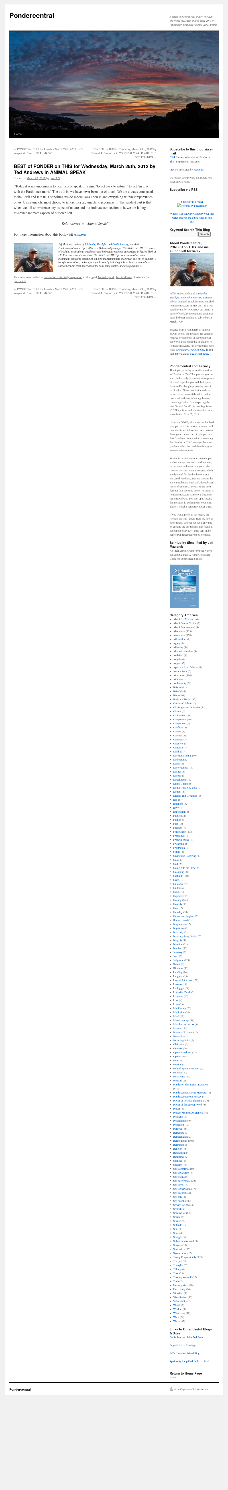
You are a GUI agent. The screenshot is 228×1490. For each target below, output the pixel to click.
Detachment (179, 779)
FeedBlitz (198, 169)
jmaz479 (55, 178)
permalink (20, 281)
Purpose (177, 1128)
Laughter (178, 976)
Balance (177, 687)
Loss (175, 1000)
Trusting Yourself (182, 1277)
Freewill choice (181, 839)
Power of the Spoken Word (187, 1104)
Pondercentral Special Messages (190, 1092)
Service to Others (182, 1204)
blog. (190, 349)
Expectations (180, 811)
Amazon (80, 234)
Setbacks (178, 1208)
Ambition (178, 655)
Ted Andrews (124, 277)
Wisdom (177, 1309)
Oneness (177, 1048)
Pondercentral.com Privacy (187, 1096)
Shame (176, 1217)
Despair (177, 775)
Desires (177, 771)
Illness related (180, 920)
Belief (176, 691)
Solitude (177, 1225)
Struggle (177, 1237)
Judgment (178, 960)
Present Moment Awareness (188, 1112)
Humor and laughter (183, 916)
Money (177, 1028)
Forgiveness (179, 831)
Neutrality (178, 1036)
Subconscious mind (183, 1241)
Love (176, 1004)
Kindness (178, 968)
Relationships (180, 1140)
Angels (177, 659)
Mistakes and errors (183, 1024)
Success (177, 1245)
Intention (178, 944)
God (175, 863)
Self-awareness (181, 1172)
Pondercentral (31, 15)
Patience (177, 1072)
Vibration (178, 1293)
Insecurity (178, 932)
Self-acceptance (181, 1168)
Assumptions (180, 671)
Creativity (178, 743)
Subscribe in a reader (192, 201)
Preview (174, 169)
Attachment (179, 675)
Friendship (179, 843)
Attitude (177, 679)
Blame (176, 695)
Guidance (178, 884)
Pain (175, 1060)
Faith (176, 819)
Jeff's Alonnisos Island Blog (185, 1353)
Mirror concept (181, 1020)
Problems (178, 1116)
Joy (175, 956)
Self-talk (177, 1196)
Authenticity (179, 683)
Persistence (179, 1076)
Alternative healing (183, 651)
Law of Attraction (182, 980)
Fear (175, 823)
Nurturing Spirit (181, 1040)
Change (177, 711)
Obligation (178, 1044)
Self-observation (182, 1188)
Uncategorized (180, 1285)
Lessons (177, 984)
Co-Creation (179, 715)
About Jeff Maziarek (184, 619)
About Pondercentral (184, 627)
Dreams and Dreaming (185, 795)
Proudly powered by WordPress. (191, 1389)
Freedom (178, 835)
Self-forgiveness (182, 1180)
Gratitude (178, 876)
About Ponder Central (184, 623)
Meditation (179, 1012)
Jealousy (177, 952)
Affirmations (180, 639)
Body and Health (182, 699)
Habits (176, 892)
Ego (175, 799)
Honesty (177, 904)
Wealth (176, 1305)
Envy (176, 807)
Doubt (176, 791)
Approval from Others (185, 667)
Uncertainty (179, 1289)
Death (176, 751)
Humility (178, 912)
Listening (178, 996)
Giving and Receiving (184, 855)
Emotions (178, 803)
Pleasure (177, 1080)
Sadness (177, 1160)
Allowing (178, 647)
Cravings (178, 739)
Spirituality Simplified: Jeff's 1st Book (190, 1361)
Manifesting (179, 1008)
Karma (176, 964)
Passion (177, 1064)
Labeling (177, 972)
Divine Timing (181, 783)
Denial (176, 763)
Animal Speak (106, 277)
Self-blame (179, 1176)
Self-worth (179, 1200)
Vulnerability (180, 1301)
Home (18, 134)
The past (177, 1261)
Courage (177, 735)
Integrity (177, 940)
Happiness (178, 896)
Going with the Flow (184, 867)
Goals (176, 859)
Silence (177, 1221)
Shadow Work (180, 1213)
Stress (176, 1233)
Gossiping (178, 871)
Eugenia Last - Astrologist (183, 1345)
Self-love (178, 1184)
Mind (176, 1016)
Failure (177, 815)
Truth (176, 1281)
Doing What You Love (185, 787)
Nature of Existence (183, 1032)
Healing (177, 900)
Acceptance (179, 635)
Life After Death (182, 992)
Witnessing (179, 1313)
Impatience (179, 928)
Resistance (178, 1156)
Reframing (178, 1132)
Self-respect (179, 1192)
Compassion (179, 719)
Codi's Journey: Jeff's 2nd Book (186, 1337)
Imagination (179, 924)
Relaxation (178, 1144)
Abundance (179, 631)
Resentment (179, 1152)
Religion (177, 1148)
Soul (175, 1229)
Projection (178, 1124)
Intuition (177, 948)
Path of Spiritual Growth (186, 1068)
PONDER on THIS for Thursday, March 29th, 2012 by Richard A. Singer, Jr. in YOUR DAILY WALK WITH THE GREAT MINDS (123, 153)
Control (177, 731)
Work (176, 1317)
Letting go (178, 988)
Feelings (177, 827)
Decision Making (182, 755)
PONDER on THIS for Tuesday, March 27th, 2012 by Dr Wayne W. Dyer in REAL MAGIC (48, 151)
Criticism (178, 747)
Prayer (176, 1108)
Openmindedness (182, 1052)
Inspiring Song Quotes (185, 936)
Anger (176, 663)
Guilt (176, 888)
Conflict (177, 727)
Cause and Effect (182, 703)
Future (176, 851)
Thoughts (178, 1265)
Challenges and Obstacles (186, 707)
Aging (176, 643)
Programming (180, 1120)
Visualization (180, 1297)
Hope (176, 908)
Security (177, 1164)
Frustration (179, 847)
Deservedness (180, 767)
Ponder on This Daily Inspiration (63, 277)
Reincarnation (180, 1136)
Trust (176, 1273)
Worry (176, 1321)
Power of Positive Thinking (187, 1100)
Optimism (178, 1056)
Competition (179, 723)
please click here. (199, 354)
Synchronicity (180, 1253)
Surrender (178, 1249)
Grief (176, 880)
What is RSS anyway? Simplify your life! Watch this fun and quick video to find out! (192, 217)
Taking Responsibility (184, 1257)
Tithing (177, 1269)
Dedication (179, 759)
